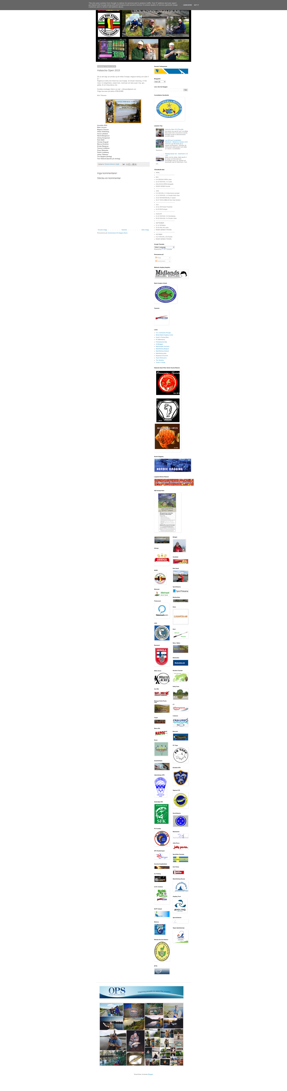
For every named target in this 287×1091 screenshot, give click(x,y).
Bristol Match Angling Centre (164, 335)
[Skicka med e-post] (127, 164)
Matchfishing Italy (161, 353)
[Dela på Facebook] (133, 164)
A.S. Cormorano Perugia (163, 333)
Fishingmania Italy (161, 342)
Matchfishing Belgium (162, 349)
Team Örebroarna (161, 358)
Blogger (150, 1074)
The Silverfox (160, 360)
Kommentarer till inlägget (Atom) (117, 233)
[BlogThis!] (129, 164)
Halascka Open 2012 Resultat (174, 129)
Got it (196, 5)
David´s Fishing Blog (162, 337)
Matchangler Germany (162, 346)
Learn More (187, 5)
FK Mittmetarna (160, 339)
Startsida (124, 230)
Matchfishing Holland (162, 351)
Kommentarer (161, 261)
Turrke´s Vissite (160, 362)
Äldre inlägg (145, 230)
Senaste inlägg (102, 230)
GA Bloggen (159, 344)
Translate (169, 249)
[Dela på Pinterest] (135, 164)
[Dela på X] (131, 164)
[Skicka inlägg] (123, 164)
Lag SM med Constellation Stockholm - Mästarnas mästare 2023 (176, 141)
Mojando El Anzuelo (162, 355)
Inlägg (159, 257)
